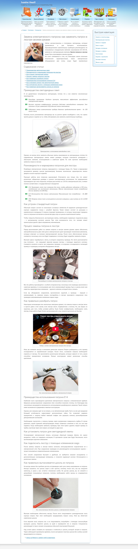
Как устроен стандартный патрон (37, 74)
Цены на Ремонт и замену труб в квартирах (40, 538)
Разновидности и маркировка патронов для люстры (43, 72)
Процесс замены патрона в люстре (37, 76)
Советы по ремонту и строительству (36, 5)
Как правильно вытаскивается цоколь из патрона (42, 87)
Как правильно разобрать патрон (37, 78)
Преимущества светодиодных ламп (38, 70)
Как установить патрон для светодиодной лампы (42, 83)
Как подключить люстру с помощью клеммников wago (44, 85)
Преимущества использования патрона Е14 (40, 80)
